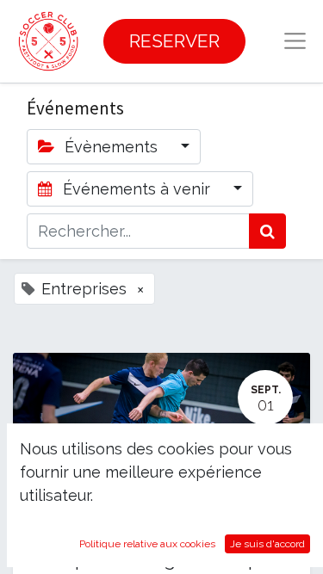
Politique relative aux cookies (147, 544)
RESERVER (174, 41)
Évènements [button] (111, 147)
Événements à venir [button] (136, 189)
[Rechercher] (267, 231)
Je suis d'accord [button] (267, 544)
